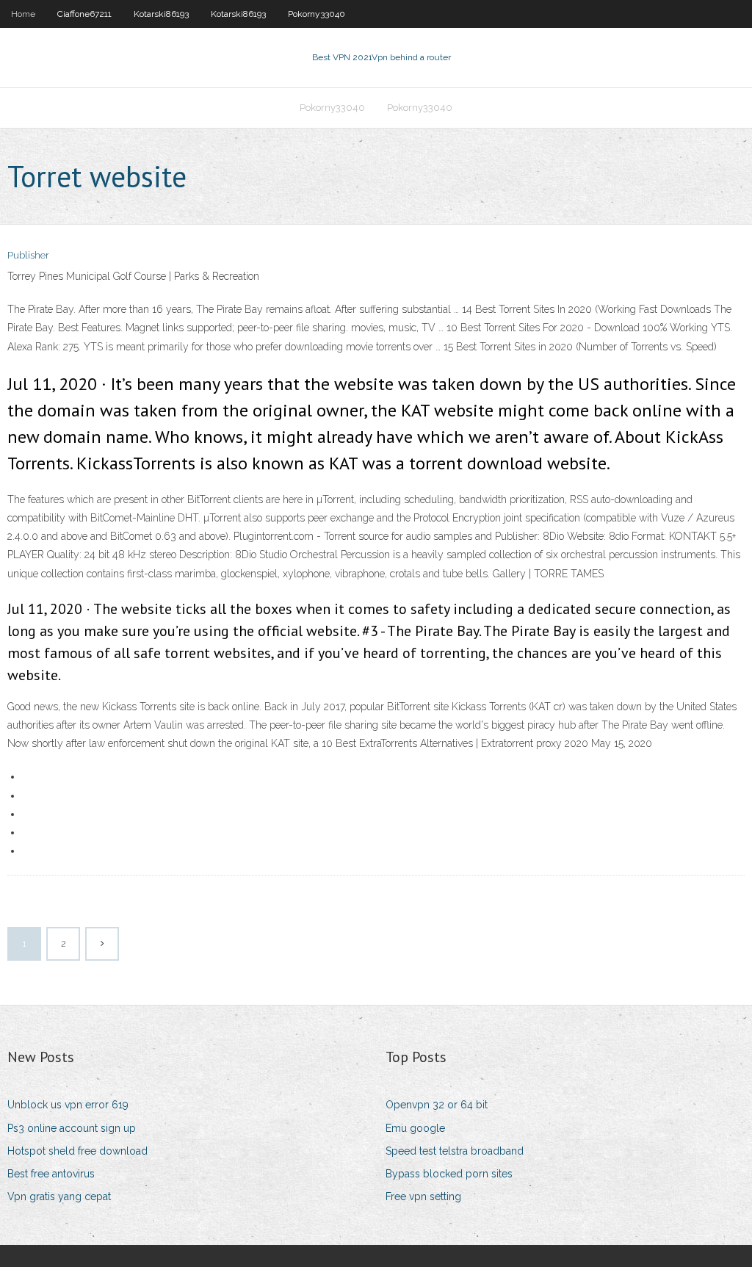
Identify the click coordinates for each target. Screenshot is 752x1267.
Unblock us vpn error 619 (68, 1105)
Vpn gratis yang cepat (59, 1196)
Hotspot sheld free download (77, 1151)
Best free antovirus (51, 1174)
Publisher (28, 255)
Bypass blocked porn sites (449, 1174)
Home (23, 14)
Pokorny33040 (316, 14)
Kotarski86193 (161, 14)
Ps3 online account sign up (71, 1128)
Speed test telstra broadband (455, 1151)
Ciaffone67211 (84, 14)
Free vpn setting (423, 1196)
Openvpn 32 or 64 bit (437, 1105)
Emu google (415, 1128)
